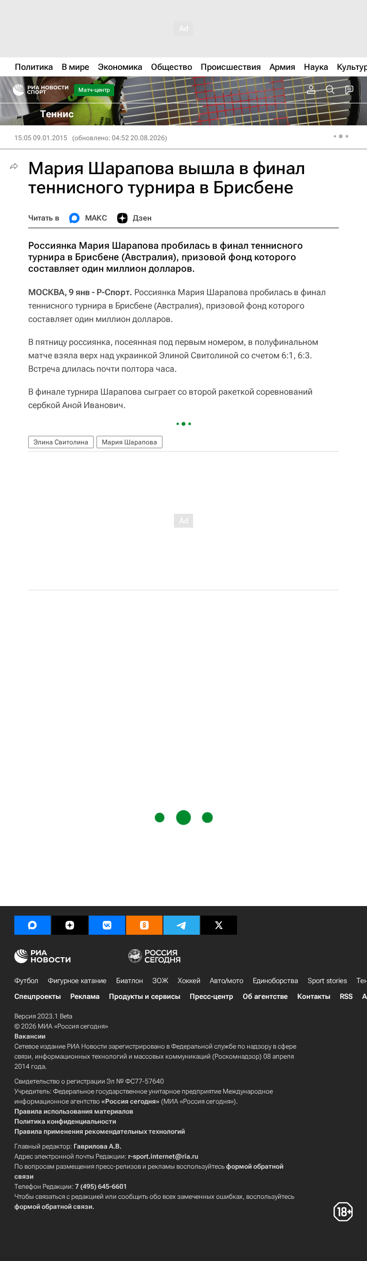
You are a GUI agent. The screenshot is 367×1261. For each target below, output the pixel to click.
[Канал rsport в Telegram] (181, 925)
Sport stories (327, 980)
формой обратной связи (53, 1206)
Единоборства (275, 980)
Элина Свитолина (60, 442)
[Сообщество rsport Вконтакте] (107, 925)
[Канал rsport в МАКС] (32, 925)
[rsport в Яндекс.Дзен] (70, 925)
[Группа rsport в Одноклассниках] (144, 925)
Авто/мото (226, 980)
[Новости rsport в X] (219, 925)
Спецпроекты (37, 996)
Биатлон (129, 980)
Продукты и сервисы (144, 996)
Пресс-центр (211, 996)
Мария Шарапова (129, 442)
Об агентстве (265, 996)
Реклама (84, 996)
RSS (346, 996)
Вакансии (29, 1036)
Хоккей (189, 980)
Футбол (26, 980)
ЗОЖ (160, 980)
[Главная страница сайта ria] (15, 90)
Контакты (313, 996)
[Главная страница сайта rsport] (62, 90)
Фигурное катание (77, 980)
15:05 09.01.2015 (40, 138)
